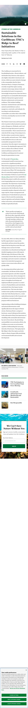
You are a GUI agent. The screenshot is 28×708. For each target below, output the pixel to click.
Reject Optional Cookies (14, 699)
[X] (10, 64)
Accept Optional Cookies (14, 703)
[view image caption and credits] (25, 23)
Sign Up (14, 446)
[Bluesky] (20, 64)
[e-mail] (24, 64)
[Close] (26, 670)
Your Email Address (8, 437)
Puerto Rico (14, 159)
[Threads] (17, 64)
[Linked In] (13, 64)
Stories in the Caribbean (10, 29)
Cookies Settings (14, 695)
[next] (26, 355)
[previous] (1, 355)
